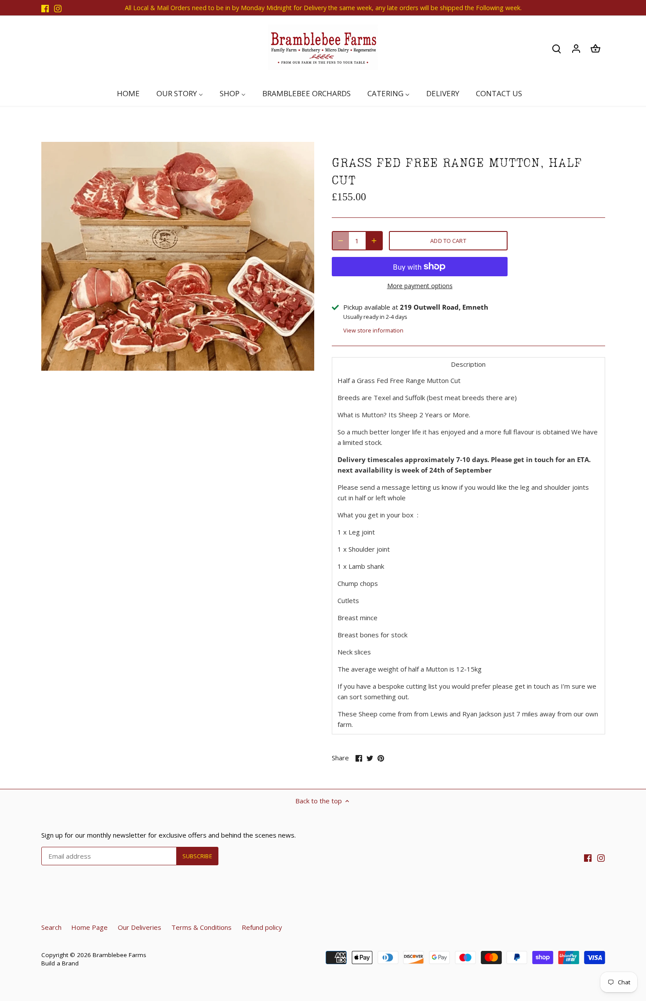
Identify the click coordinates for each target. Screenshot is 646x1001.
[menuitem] (132, 93)
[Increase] (374, 240)
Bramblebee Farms (119, 955)
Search (51, 927)
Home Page (89, 927)
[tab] (468, 364)
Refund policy (262, 927)
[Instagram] (58, 7)
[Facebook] (45, 7)
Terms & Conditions (201, 927)
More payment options (420, 285)
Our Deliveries (139, 927)
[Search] (556, 48)
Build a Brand (60, 963)
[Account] (576, 48)
